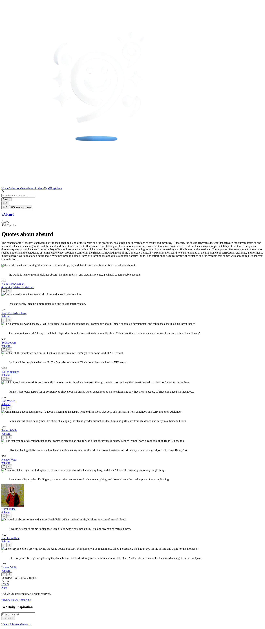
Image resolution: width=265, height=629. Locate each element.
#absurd (29, 287)
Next (4, 587)
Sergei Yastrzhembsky (13, 313)
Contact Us (25, 599)
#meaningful (8, 287)
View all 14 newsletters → (16, 624)
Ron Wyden (8, 401)
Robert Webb (9, 430)
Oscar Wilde (8, 508)
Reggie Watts (9, 459)
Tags (46, 188)
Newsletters (28, 188)
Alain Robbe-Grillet (12, 283)
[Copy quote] (4, 291)
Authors (39, 188)
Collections (14, 188)
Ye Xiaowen (8, 342)
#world (20, 287)
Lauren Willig (9, 567)
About (58, 188)
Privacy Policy (9, 599)
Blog (52, 188)
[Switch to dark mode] (5, 203)
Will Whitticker (10, 371)
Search (6, 199)
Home (4, 188)
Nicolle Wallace (10, 538)
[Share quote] (9, 291)
